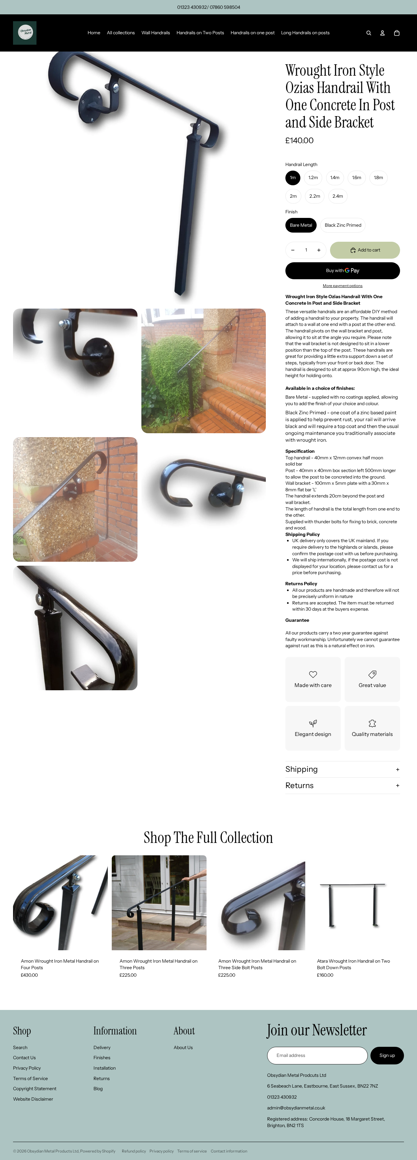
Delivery (101, 1047)
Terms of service (192, 1151)
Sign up (387, 1055)
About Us (183, 1047)
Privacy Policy (27, 1068)
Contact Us (24, 1058)
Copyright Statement (34, 1088)
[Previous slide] (23, 903)
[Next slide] (98, 903)
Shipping (301, 769)
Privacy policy (162, 1151)
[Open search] (369, 33)
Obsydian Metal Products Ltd (53, 1151)
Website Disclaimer (33, 1099)
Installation (104, 1068)
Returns (299, 785)
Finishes (101, 1058)
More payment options (343, 285)
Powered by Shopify (97, 1151)
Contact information (229, 1151)
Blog (98, 1088)
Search (20, 1047)
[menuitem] (94, 33)
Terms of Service (30, 1078)
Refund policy (134, 1151)
